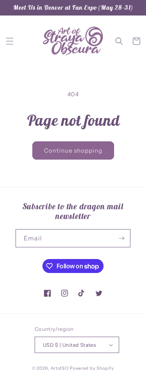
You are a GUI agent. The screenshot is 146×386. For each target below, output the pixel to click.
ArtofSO (60, 368)
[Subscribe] (121, 238)
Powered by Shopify (92, 368)
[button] (9, 41)
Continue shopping (73, 150)
